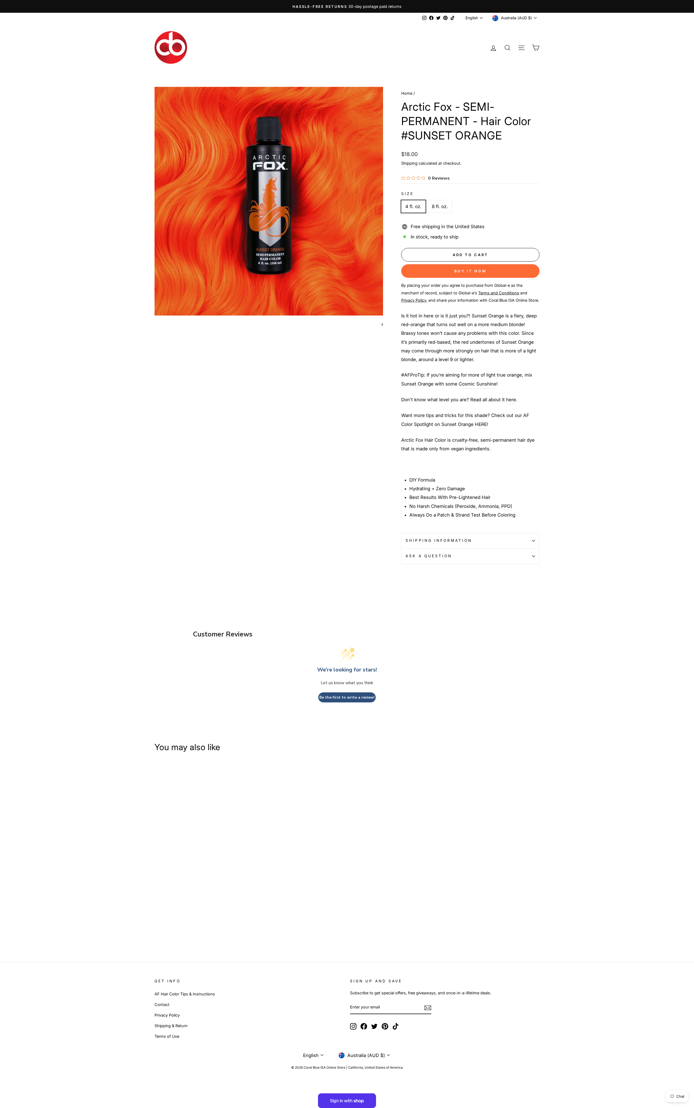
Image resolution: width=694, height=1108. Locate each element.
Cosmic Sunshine (477, 384)
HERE (481, 424)
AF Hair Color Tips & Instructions (185, 994)
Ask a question (429, 556)
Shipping (409, 163)
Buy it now (470, 271)
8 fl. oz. (440, 206)
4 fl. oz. (413, 206)
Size (407, 194)
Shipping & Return (171, 1025)
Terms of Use (167, 1036)
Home (406, 93)
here (511, 399)
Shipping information (439, 540)
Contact (162, 1004)
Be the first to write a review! (347, 697)
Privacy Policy (167, 1015)
